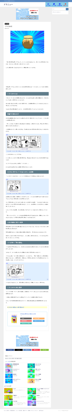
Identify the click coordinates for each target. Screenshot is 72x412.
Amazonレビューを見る (26, 323)
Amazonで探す (37, 318)
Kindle (23, 318)
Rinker (21, 315)
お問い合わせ (41, 410)
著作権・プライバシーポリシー (33, 410)
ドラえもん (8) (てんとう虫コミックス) (28, 313)
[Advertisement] (27, 78)
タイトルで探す (6, 410)
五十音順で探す (12, 410)
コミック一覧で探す (19, 410)
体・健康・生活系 (18, 358)
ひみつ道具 (7, 23)
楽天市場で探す (24, 320)
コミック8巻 (12, 358)
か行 (7, 358)
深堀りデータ (25, 410)
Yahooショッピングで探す (39, 321)
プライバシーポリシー (57, 12)
